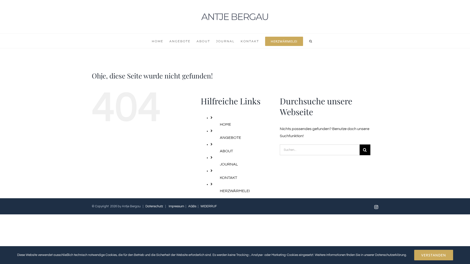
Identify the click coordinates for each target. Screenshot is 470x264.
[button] (310, 40)
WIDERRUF (208, 206)
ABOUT (226, 151)
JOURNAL (229, 164)
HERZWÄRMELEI (235, 191)
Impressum (176, 206)
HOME (225, 124)
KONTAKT (228, 178)
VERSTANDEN (433, 255)
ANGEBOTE (230, 138)
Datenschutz (154, 206)
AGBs (192, 206)
